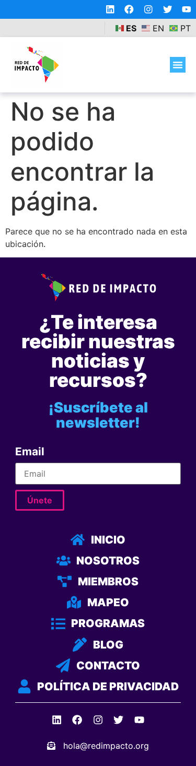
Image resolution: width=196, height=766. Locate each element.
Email (29, 451)
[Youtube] (186, 9)
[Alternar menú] (178, 65)
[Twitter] (167, 9)
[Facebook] (129, 9)
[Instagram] (148, 9)
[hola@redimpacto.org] (51, 745)
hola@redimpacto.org (106, 745)
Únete (39, 500)
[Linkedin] (110, 9)
